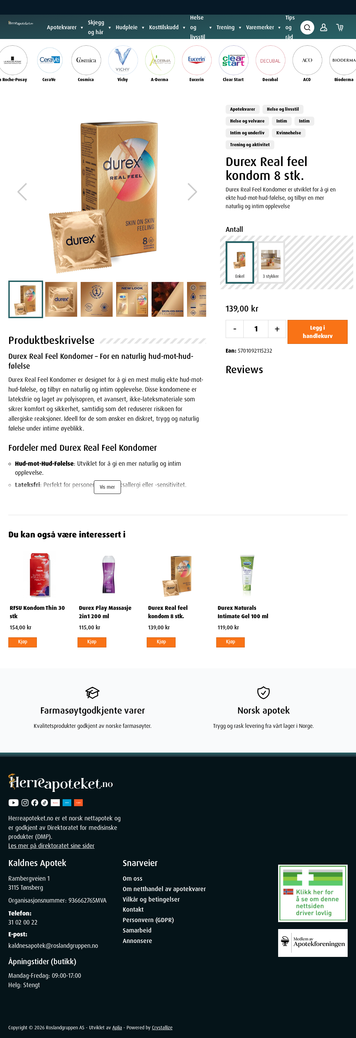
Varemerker (260, 27)
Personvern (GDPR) (148, 920)
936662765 (81, 900)
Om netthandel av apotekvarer (164, 889)
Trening (226, 27)
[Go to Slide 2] (61, 299)
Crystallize (162, 1027)
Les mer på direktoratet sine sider (51, 846)
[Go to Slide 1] (25, 299)
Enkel (239, 276)
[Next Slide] (192, 192)
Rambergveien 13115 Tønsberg (29, 883)
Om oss (133, 878)
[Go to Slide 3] (96, 299)
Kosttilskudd (164, 27)
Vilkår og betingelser (151, 899)
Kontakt (133, 909)
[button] (107, 192)
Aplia (117, 1027)
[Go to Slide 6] (203, 299)
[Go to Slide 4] (132, 299)
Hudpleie (127, 27)
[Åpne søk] (307, 27)
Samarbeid (137, 930)
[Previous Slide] (22, 192)
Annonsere (137, 941)
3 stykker (271, 276)
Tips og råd (290, 27)
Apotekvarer (61, 27)
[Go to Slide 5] (167, 299)
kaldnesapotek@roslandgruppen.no (53, 946)
